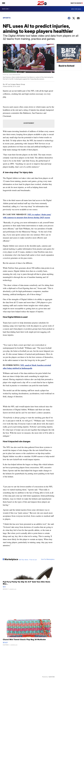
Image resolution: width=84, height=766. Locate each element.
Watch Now (76, 3)
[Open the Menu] (3, 3)
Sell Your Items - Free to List (28, 559)
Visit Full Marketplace (47, 559)
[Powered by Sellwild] (51, 676)
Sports (7, 18)
